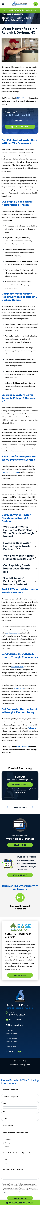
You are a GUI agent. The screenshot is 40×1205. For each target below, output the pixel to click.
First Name (10, 1089)
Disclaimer (14, 1065)
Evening (7, 1143)
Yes (6, 1159)
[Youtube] (19, 1052)
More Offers (20, 807)
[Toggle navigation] (3, 4)
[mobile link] (35, 4)
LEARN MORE (20, 845)
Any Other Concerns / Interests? (13, 1169)
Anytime (7, 1146)
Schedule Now (21, 127)
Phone (5, 1118)
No (6, 1163)
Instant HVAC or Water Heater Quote (21, 10)
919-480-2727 (21, 120)
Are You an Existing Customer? (16, 1153)
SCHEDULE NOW (20, 875)
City (4, 1111)
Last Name (10, 1097)
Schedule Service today (21, 1203)
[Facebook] (16, 1052)
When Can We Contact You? (15, 1132)
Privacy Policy (25, 1065)
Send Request (20, 1198)
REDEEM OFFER (19, 784)
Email (8, 1125)
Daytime (8, 1139)
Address (6, 1104)
